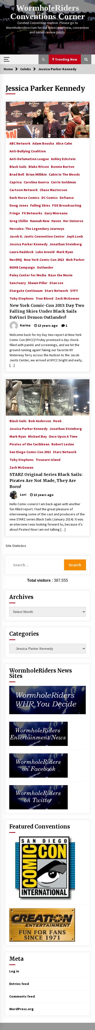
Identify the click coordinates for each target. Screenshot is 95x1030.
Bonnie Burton (62, 166)
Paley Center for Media (28, 275)
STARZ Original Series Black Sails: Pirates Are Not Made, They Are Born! (46, 480)
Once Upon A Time (63, 436)
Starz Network (56, 290)
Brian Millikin (36, 174)
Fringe (15, 213)
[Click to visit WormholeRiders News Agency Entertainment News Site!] (38, 733)
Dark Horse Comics (24, 197)
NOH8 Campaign (22, 267)
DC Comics (49, 197)
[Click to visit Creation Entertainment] (42, 924)
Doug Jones (19, 205)
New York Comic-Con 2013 (44, 259)
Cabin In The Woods (64, 174)
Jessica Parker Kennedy (29, 244)
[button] (43, 59)
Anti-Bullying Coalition (28, 151)
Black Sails (18, 166)
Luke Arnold (45, 252)
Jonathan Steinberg (65, 244)
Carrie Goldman (63, 182)
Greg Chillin (19, 221)
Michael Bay (37, 436)
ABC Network (20, 143)
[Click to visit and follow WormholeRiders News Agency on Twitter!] (38, 797)
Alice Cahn (64, 143)
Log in (14, 971)
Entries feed (19, 984)
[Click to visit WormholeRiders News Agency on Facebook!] (38, 765)
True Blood (44, 298)
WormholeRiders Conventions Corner (47, 12)
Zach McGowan (67, 298)
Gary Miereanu (55, 213)
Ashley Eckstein (63, 159)
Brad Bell (17, 174)
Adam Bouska (43, 143)
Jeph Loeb (74, 236)
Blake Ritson (38, 166)
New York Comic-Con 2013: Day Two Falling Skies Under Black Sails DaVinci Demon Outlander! (47, 311)
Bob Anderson (39, 421)
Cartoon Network (24, 190)
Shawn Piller (38, 283)
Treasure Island (48, 459)
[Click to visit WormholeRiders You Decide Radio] (47, 699)
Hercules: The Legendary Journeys (37, 228)
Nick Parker (75, 259)
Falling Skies (40, 205)
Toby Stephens (22, 298)
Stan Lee (56, 283)
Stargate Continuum (26, 290)
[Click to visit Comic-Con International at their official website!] (42, 868)
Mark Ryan (65, 252)
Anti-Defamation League (29, 159)
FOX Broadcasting (66, 205)
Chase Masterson (53, 190)
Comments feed (22, 996)
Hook (57, 421)
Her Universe (73, 221)
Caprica (16, 182)
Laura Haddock (22, 252)
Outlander (45, 267)
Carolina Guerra (36, 182)
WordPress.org (21, 1009)
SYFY (74, 290)
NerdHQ (16, 259)
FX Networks (32, 213)
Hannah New (39, 221)
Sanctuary (18, 283)
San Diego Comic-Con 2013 (30, 452)
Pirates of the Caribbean (29, 444)
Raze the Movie (60, 275)
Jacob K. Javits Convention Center (37, 236)
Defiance (67, 197)
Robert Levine (62, 444)
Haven (56, 221)
